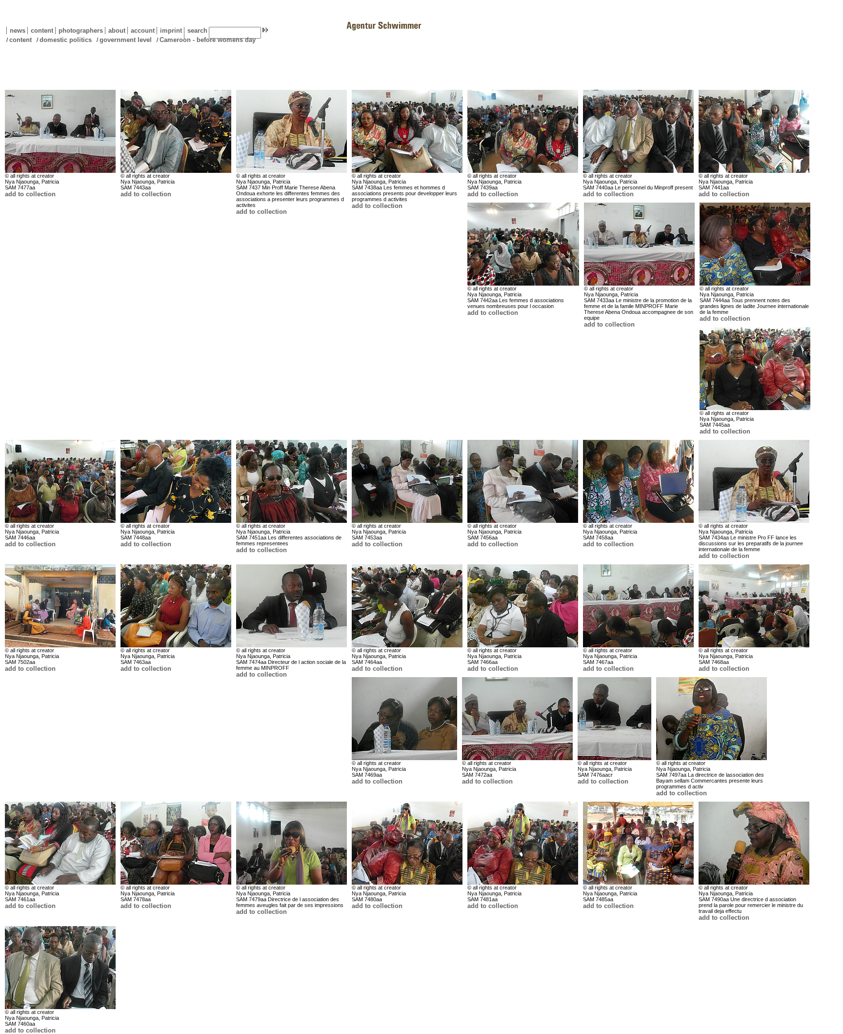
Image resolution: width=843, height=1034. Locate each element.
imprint (171, 30)
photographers (81, 30)
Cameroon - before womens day (208, 39)
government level (126, 39)
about (115, 30)
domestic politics (66, 39)
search (197, 30)
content (40, 30)
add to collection (30, 194)
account (141, 30)
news (17, 30)
